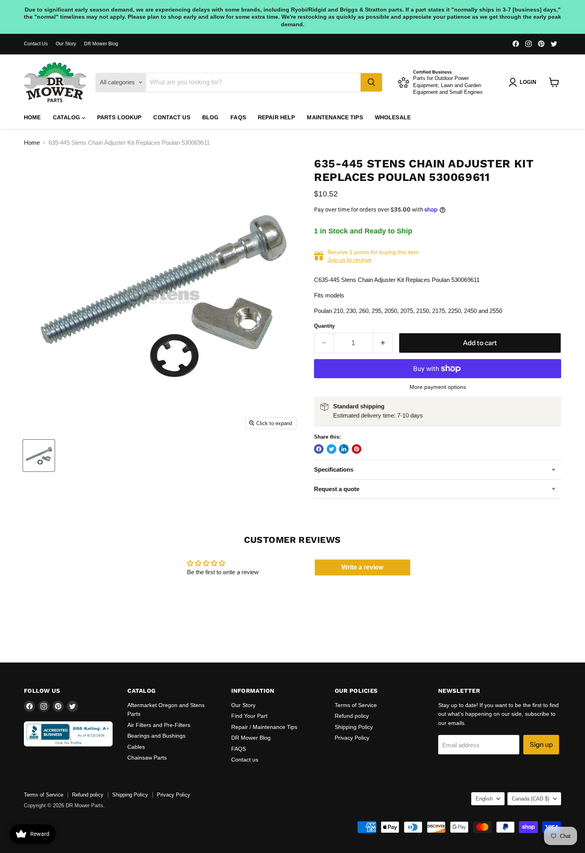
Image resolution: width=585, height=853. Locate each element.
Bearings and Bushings (156, 736)
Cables (136, 747)
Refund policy (352, 716)
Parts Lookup (119, 117)
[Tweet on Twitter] (331, 449)
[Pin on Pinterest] (356, 449)
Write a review (362, 567)
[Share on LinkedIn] (344, 449)
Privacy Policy (352, 737)
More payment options (438, 387)
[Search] (371, 82)
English (484, 799)
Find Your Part (249, 716)
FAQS (238, 117)
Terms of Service (356, 705)
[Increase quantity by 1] (383, 343)
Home (32, 117)
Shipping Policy (354, 727)
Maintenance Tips (335, 117)
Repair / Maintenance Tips (264, 727)
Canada (530, 799)
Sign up (541, 744)
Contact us (171, 117)
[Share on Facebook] (319, 449)
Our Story (66, 44)
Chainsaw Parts (147, 757)
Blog (210, 117)
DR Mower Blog (101, 44)
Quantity (324, 326)
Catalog (67, 117)
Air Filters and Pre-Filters (158, 725)
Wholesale (393, 117)
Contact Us (36, 44)
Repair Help (276, 117)
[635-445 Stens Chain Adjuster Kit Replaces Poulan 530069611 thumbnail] (39, 455)
